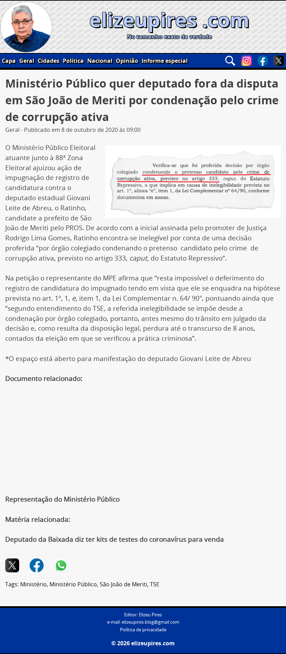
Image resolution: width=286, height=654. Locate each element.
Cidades (48, 61)
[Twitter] (278, 60)
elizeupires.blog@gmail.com (150, 622)
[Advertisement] (143, 442)
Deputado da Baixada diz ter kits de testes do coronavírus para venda (114, 539)
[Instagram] (246, 60)
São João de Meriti (123, 584)
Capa (9, 61)
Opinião (127, 61)
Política (73, 61)
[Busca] (230, 60)
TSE (154, 584)
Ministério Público (73, 584)
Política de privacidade (143, 630)
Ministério (33, 584)
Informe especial (165, 61)
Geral (26, 61)
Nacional (99, 61)
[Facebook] (262, 60)
